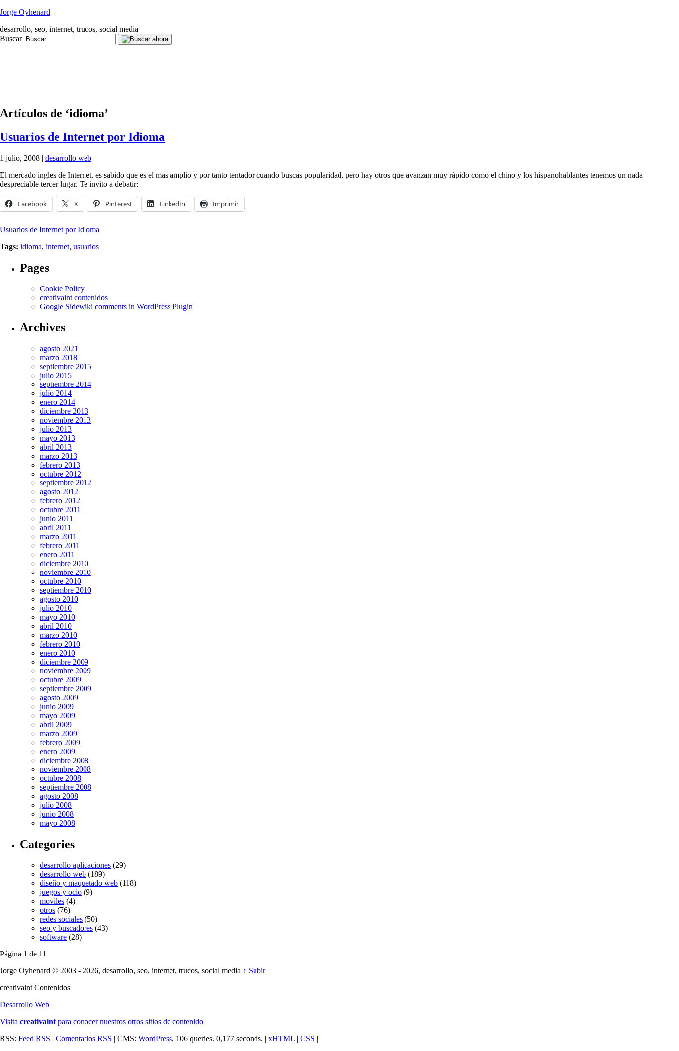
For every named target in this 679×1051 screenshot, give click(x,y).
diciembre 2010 (64, 563)
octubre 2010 (60, 581)
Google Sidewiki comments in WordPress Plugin (116, 306)
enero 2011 (57, 554)
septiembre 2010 (65, 590)
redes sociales (61, 919)
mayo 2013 (57, 438)
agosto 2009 (59, 697)
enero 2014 (57, 402)
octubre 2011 (60, 509)
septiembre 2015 (65, 366)
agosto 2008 (59, 796)
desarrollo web (68, 158)
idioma (31, 246)
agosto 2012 (59, 491)
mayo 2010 (57, 617)
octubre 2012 (60, 474)
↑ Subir (254, 970)
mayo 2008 (57, 823)
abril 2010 (56, 626)
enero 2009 (57, 751)
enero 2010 (57, 653)
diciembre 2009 (64, 662)
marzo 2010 (58, 635)
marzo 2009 (58, 733)
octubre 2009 (60, 679)
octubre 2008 (60, 778)
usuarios (86, 246)
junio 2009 (57, 706)
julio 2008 (56, 805)
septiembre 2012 (65, 482)
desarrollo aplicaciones (75, 865)
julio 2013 (56, 429)
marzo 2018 (58, 357)
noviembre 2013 (65, 420)
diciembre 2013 (64, 411)
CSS (307, 1038)
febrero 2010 (60, 644)
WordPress (155, 1038)
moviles (52, 901)
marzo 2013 (58, 456)
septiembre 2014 (65, 384)
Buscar (11, 38)
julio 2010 (56, 608)
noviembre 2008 (65, 769)
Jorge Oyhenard (25, 12)
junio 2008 (57, 814)
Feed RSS (34, 1038)
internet (57, 246)
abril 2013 (56, 447)
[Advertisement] (181, 67)
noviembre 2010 (65, 572)
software (53, 937)
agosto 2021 (59, 348)
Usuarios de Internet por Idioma (82, 136)
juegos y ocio (61, 892)
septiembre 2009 (65, 688)
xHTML (281, 1038)
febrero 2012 (60, 500)
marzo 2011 (58, 536)
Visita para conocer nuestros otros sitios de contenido (101, 1021)
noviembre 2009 (65, 671)
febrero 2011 (60, 545)
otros (47, 910)
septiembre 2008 (65, 787)
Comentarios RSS (84, 1038)
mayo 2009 (57, 715)
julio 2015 (56, 375)
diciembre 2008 (64, 760)
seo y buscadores (66, 928)
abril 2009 (56, 724)
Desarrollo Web (24, 1004)
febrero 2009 (60, 742)
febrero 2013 (60, 465)
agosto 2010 (59, 599)
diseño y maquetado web (79, 883)
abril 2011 (55, 527)
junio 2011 (56, 518)
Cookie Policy (62, 289)
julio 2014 (56, 393)
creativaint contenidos (74, 297)
